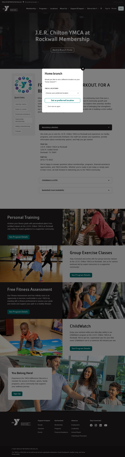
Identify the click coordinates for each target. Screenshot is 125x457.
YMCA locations (51, 88)
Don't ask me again (54, 106)
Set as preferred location (62, 100)
